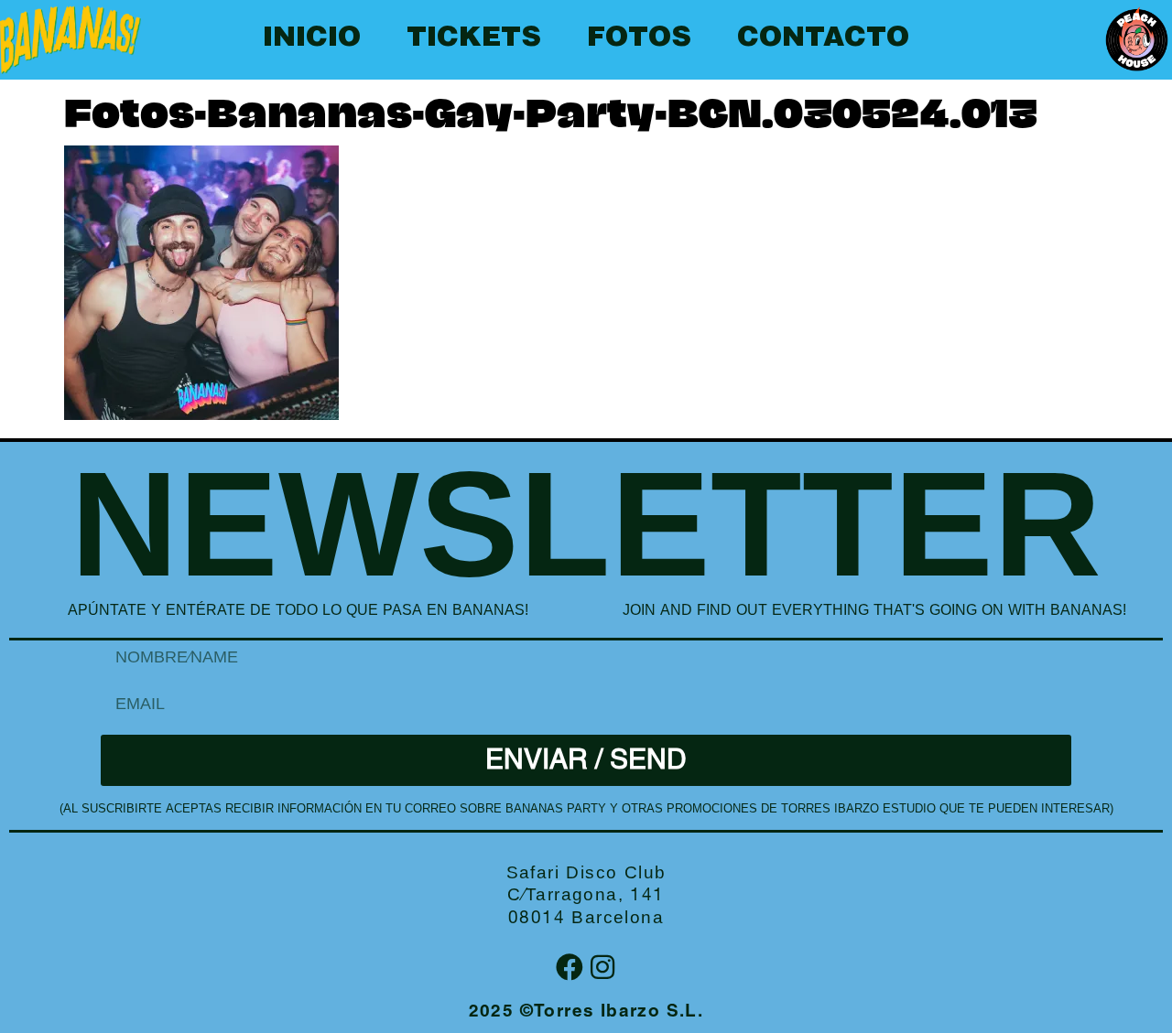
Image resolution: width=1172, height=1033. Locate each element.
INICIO (312, 39)
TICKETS (474, 39)
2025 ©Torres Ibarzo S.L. (586, 1012)
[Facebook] (569, 967)
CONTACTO (823, 39)
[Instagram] (602, 967)
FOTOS (639, 39)
